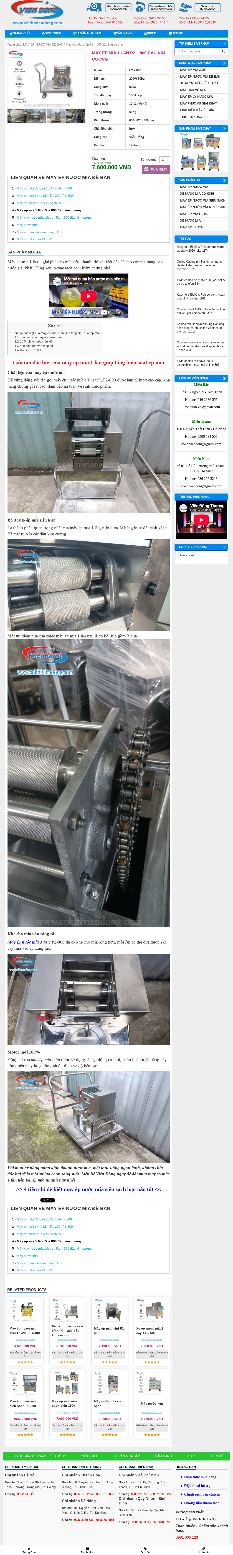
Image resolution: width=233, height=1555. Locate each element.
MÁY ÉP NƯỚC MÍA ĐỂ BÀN (43, 44)
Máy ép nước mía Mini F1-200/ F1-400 (45, 195)
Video (151, 33)
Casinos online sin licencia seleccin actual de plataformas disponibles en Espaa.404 (201, 346)
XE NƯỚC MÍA (190, 220)
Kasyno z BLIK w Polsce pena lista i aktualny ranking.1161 (201, 296)
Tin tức (185, 238)
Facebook (187, 555)
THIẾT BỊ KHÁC (191, 117)
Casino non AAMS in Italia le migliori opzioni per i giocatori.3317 (201, 311)
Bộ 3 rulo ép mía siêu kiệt (34, 341)
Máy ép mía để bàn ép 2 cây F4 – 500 (44, 188)
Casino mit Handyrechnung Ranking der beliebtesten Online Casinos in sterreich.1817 (200, 327)
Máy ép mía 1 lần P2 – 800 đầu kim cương (49, 210)
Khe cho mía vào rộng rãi (34, 346)
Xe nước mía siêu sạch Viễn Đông (37, 1456)
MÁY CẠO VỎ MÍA (193, 90)
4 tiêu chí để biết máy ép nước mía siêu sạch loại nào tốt (88, 1189)
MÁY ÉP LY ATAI (192, 227)
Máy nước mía (27, 225)
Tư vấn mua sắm (88, 33)
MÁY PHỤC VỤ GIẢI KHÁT (198, 103)
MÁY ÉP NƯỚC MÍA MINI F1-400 (202, 207)
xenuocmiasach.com (62, 268)
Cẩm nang (124, 33)
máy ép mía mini (45, 1059)
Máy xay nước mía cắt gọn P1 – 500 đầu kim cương (54, 217)
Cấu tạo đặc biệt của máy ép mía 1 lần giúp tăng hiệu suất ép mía (55, 333)
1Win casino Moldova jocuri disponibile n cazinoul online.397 (198, 362)
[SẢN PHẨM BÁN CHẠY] (201, 152)
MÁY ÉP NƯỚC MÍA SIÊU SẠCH (202, 200)
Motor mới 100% (28, 350)
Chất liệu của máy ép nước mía (38, 337)
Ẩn (59, 325)
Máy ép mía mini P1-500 (34, 239)
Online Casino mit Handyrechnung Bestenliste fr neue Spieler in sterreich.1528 (199, 265)
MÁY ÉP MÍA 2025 (192, 70)
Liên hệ (177, 33)
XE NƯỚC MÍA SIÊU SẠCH (199, 83)
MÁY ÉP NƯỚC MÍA (194, 187)
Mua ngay (158, 169)
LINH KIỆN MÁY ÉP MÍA (197, 110)
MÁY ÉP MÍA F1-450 (194, 214)
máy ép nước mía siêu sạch (77, 380)
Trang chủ (21, 33)
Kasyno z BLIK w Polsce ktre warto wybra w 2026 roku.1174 (200, 248)
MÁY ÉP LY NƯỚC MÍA (196, 96)
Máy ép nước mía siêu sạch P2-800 (42, 203)
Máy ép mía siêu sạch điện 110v (40, 232)
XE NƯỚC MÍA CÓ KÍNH (197, 193)
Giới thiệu (53, 33)
